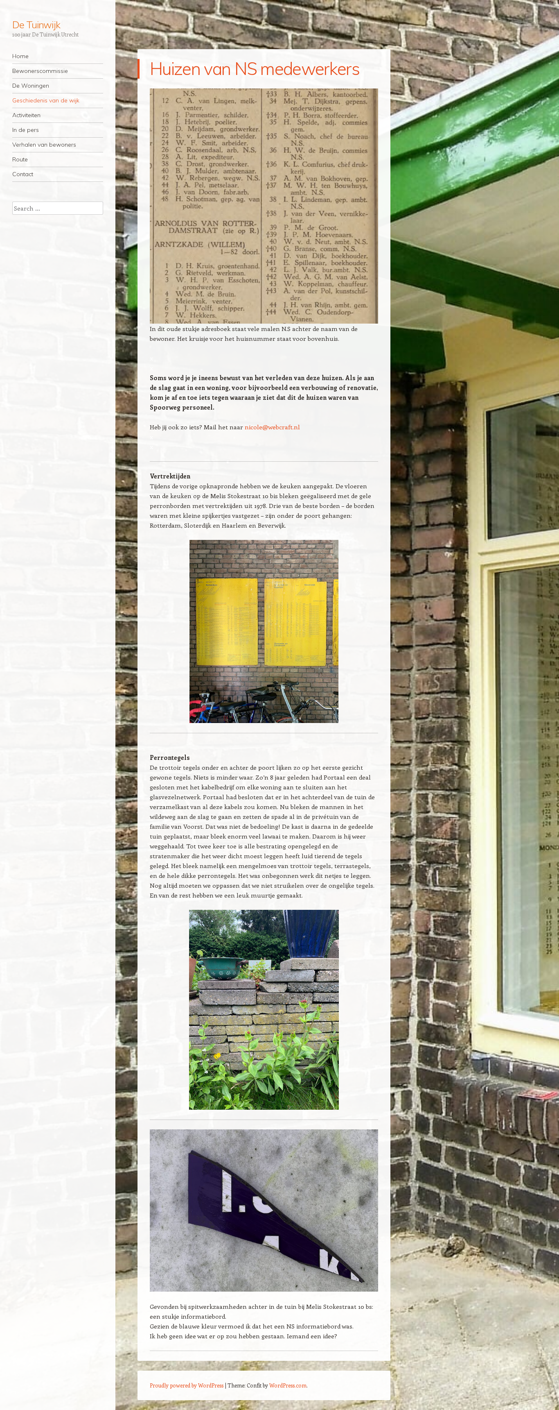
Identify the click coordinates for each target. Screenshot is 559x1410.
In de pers (25, 130)
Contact (22, 174)
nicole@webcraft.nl (272, 427)
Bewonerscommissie (40, 71)
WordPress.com (288, 1385)
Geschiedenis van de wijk (45, 100)
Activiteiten (26, 115)
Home (20, 56)
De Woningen (30, 85)
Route (20, 159)
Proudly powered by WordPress (186, 1385)
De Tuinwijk (36, 24)
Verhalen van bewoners (44, 144)
